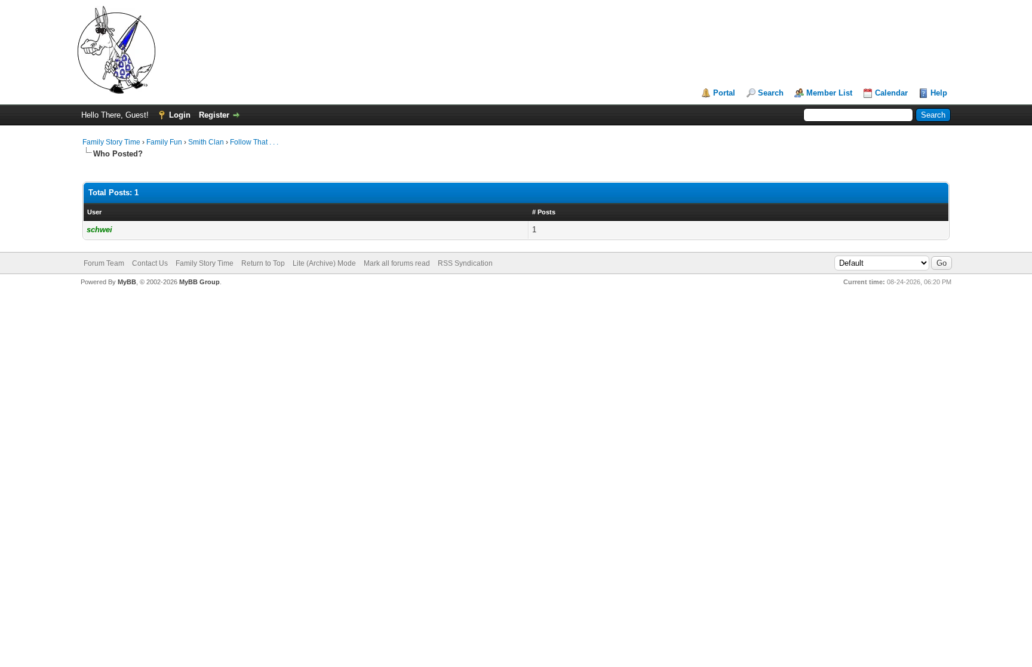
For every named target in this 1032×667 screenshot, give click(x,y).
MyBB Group (199, 281)
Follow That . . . (254, 142)
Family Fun (164, 142)
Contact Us (150, 263)
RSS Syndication (465, 263)
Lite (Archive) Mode (324, 263)
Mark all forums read (397, 263)
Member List (829, 92)
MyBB (127, 281)
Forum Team (104, 263)
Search (771, 92)
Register (214, 114)
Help (938, 92)
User (94, 212)
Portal (724, 92)
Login (180, 114)
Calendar (891, 92)
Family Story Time (111, 142)
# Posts (543, 212)
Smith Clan (206, 142)
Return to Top (263, 263)
